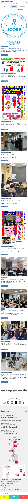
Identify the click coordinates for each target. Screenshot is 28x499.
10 (10, 391)
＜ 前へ (3, 389)
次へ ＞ (17, 391)
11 (13, 391)
